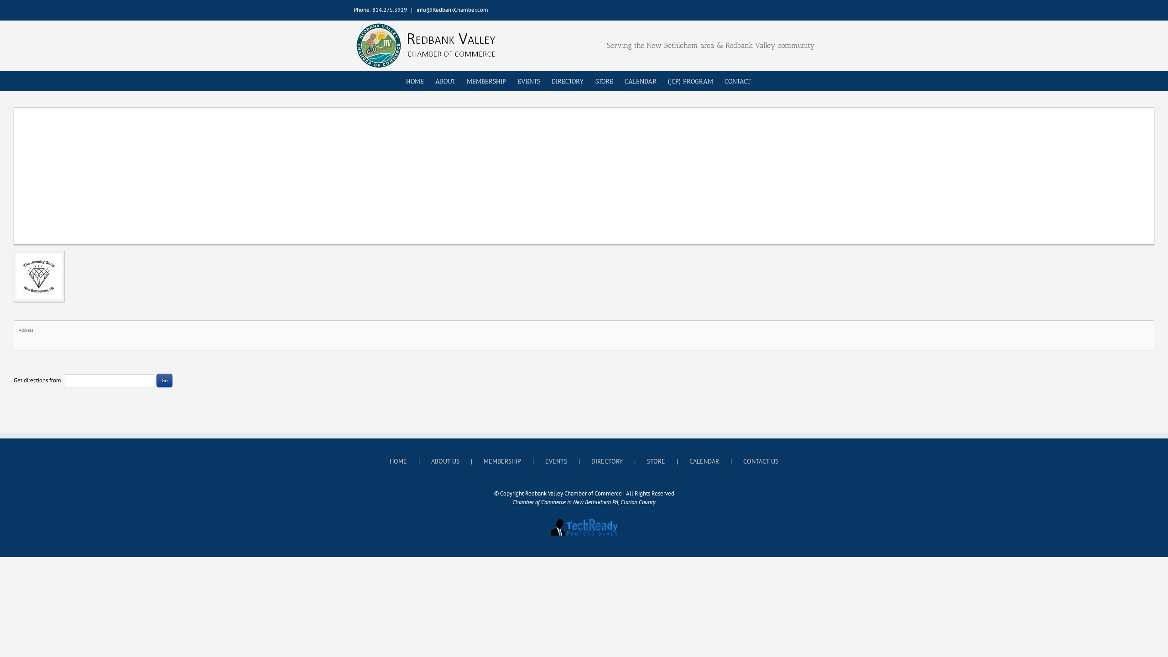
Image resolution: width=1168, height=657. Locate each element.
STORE (656, 461)
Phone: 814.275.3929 (380, 10)
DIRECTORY (607, 461)
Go (164, 380)
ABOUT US (445, 461)
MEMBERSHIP (502, 461)
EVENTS (556, 461)
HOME (398, 461)
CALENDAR (704, 461)
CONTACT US (760, 461)
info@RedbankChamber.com (452, 10)
